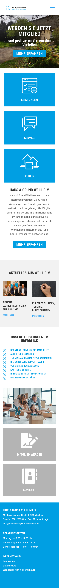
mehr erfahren (29, 53)
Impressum (9, 561)
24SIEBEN (30, 570)
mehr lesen (8, 315)
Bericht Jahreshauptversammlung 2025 (14, 306)
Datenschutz (9, 565)
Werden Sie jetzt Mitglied (29, 31)
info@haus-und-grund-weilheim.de (21, 523)
